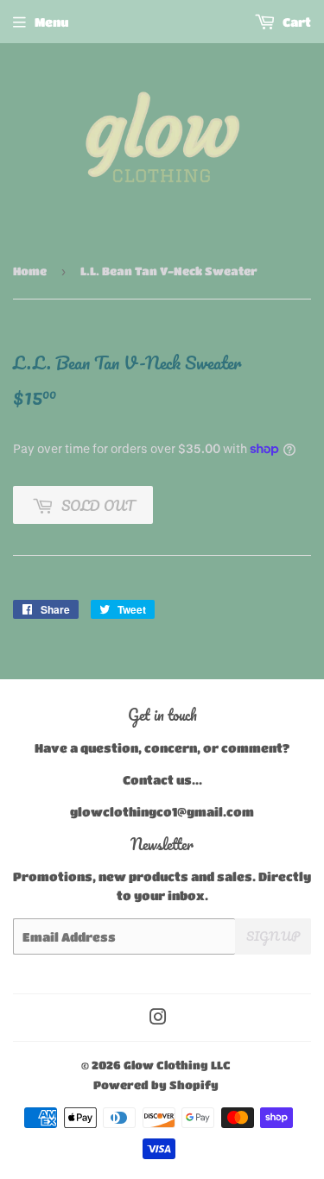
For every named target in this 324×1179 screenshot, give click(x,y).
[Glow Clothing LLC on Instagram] (158, 1018)
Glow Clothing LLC (177, 1064)
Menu (51, 21)
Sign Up (273, 936)
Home (30, 270)
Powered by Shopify (156, 1084)
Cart (295, 21)
